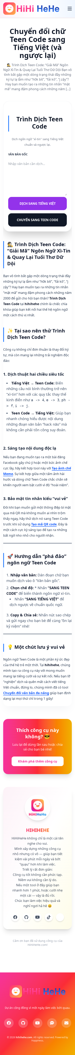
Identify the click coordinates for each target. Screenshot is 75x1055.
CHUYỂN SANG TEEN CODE (37, 220)
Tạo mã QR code (44, 524)
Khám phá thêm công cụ (37, 761)
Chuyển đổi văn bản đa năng (26, 693)
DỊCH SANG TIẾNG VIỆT (38, 203)
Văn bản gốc (18, 154)
